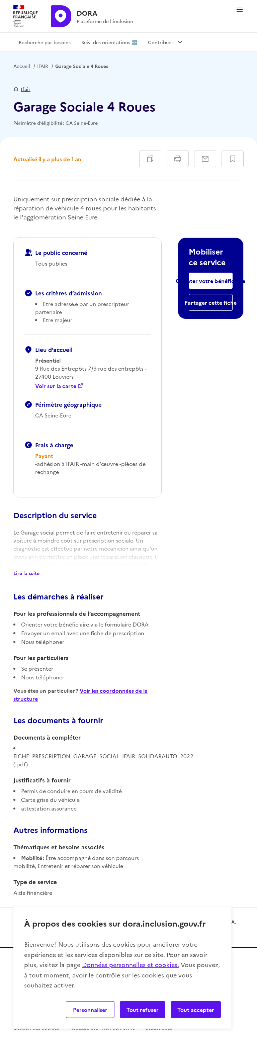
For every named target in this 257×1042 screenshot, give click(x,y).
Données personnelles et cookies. (130, 964)
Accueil (21, 66)
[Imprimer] (178, 159)
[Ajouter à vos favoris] (233, 159)
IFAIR (42, 66)
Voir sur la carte (55, 385)
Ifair (25, 89)
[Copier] (150, 159)
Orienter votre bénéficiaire (211, 280)
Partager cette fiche (211, 302)
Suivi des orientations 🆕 (109, 42)
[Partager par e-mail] (205, 159)
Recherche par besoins (45, 42)
